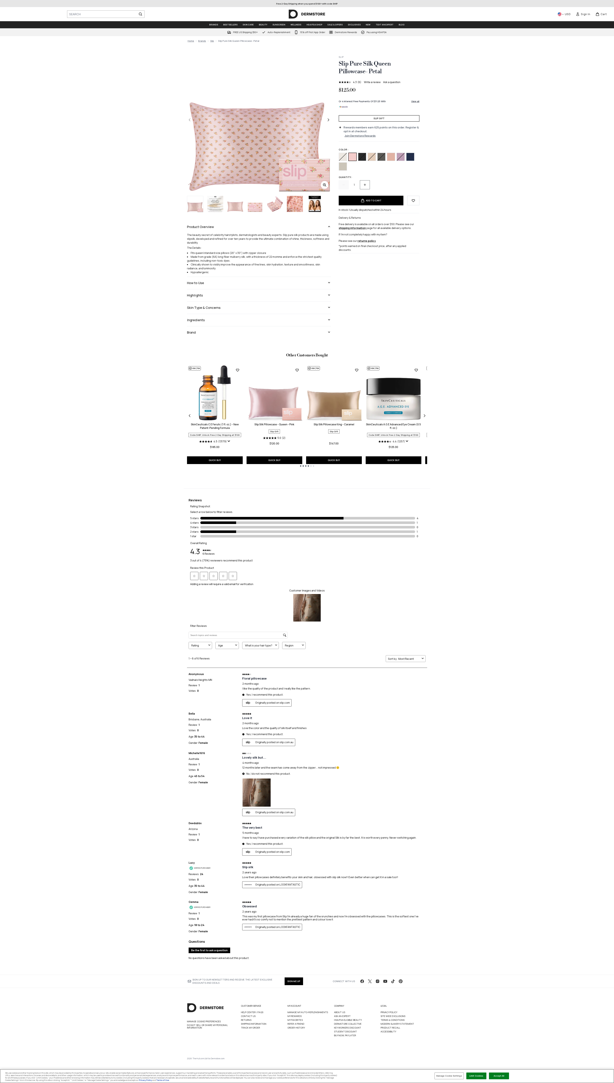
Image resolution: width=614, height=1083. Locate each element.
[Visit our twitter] (370, 981)
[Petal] (352, 157)
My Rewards (294, 1016)
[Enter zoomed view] (324, 185)
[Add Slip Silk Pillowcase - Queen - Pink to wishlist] (297, 370)
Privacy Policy (389, 1012)
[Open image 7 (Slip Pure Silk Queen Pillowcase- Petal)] (315, 204)
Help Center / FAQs (252, 1012)
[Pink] (391, 157)
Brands (202, 40)
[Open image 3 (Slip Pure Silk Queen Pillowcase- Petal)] (235, 204)
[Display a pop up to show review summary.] (229, 441)
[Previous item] (189, 415)
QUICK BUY (215, 460)
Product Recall (390, 1027)
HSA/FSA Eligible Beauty (348, 1019)
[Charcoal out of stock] (381, 157)
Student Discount (345, 1031)
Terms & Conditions (393, 1019)
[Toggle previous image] (189, 119)
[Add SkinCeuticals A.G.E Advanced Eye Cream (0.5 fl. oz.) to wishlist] (416, 370)
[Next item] (424, 415)
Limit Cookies (476, 1075)
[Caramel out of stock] (372, 157)
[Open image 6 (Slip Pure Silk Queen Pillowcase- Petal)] (295, 204)
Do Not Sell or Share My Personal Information (207, 1026)
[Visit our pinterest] (401, 981)
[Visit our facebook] (362, 981)
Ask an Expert (342, 1016)
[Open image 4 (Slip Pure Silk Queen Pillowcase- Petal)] (255, 204)
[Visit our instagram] (377, 981)
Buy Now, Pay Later (345, 1035)
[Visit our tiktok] (393, 981)
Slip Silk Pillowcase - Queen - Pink (274, 424)
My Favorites (295, 1019)
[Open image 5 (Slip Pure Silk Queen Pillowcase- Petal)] (275, 204)
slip (212, 40)
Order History (296, 1027)
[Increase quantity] (365, 184)
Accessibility (388, 1031)
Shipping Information (253, 1023)
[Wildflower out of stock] (400, 157)
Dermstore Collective (348, 1023)
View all (415, 101)
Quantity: (345, 177)
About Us (339, 1012)
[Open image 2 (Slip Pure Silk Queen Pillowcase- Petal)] (215, 204)
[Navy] (410, 157)
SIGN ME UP (293, 981)
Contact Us (248, 1016)
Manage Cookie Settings (449, 1075)
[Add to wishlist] (413, 200)
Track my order (250, 1027)
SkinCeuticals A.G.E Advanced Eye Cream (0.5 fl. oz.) (393, 426)
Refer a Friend (296, 1023)
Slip (341, 56)
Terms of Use (162, 1080)
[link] (583, 14)
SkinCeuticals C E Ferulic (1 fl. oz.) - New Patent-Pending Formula (215, 426)
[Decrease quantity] (344, 184)
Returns (246, 1019)
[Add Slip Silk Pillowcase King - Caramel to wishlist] (357, 370)
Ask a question (391, 82)
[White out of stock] (343, 157)
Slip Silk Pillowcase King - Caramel (334, 424)
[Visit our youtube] (385, 981)
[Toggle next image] (328, 119)
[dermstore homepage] (306, 14)
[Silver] (343, 166)
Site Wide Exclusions (393, 1016)
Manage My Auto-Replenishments (307, 1012)
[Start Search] (140, 14)
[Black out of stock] (362, 157)
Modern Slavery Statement (397, 1023)
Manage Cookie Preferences (204, 1021)
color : (344, 149)
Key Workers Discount (347, 1027)
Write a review (372, 82)
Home (191, 40)
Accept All (499, 1075)
